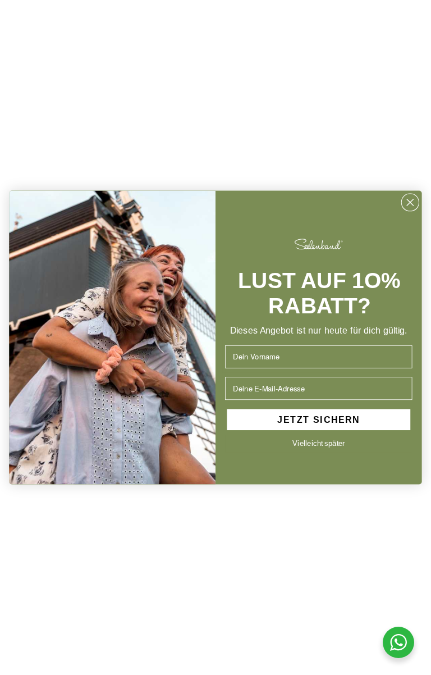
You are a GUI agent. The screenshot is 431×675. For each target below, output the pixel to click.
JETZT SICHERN (318, 419)
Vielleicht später (318, 443)
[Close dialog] (410, 202)
